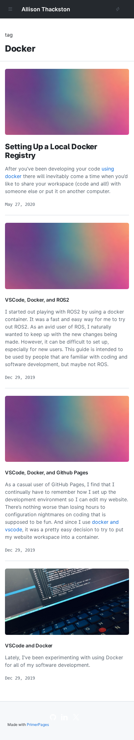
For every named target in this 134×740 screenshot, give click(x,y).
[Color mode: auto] (118, 9)
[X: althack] (76, 719)
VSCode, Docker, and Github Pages (46, 472)
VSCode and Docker (28, 645)
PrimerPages (38, 724)
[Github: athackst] (53, 719)
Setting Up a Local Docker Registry (51, 151)
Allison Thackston (46, 9)
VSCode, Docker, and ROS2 (37, 300)
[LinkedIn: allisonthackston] (64, 719)
